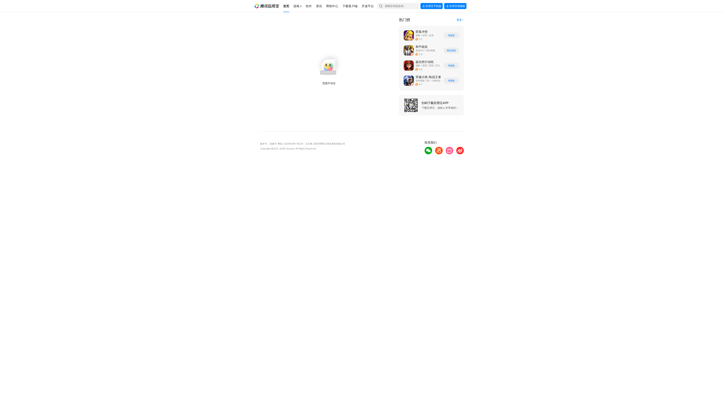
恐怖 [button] (431, 65)
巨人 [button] (438, 65)
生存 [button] (431, 35)
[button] (267, 6)
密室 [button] (424, 65)
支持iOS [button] (420, 50)
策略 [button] (418, 35)
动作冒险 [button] (430, 50)
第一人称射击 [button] (433, 80)
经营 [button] (424, 35)
